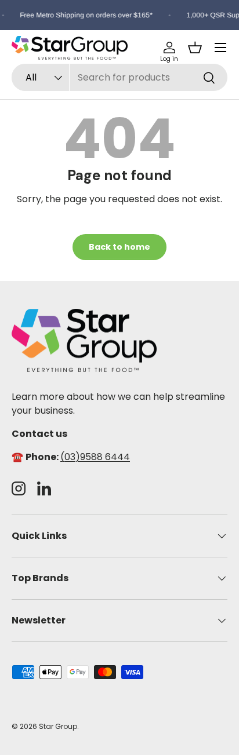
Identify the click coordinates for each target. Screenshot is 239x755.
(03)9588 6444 (95, 457)
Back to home (119, 247)
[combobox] (119, 77)
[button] (195, 47)
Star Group (58, 726)
